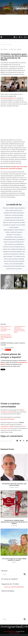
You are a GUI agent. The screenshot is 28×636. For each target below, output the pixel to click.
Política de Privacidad (14, 633)
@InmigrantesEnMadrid (7, 419)
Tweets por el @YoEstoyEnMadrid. (14, 587)
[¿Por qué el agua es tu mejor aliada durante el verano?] (14, 542)
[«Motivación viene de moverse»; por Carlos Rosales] (14, 467)
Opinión (11, 487)
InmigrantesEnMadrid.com (8, 98)
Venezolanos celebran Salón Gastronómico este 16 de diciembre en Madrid (14, 522)
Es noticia (13, 49)
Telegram (21, 410)
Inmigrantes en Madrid (7, 412)
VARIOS (19, 49)
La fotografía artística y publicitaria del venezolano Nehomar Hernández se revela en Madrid (19, 329)
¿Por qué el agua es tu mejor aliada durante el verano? (14, 559)
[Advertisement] (14, 24)
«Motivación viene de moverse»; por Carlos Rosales (14, 484)
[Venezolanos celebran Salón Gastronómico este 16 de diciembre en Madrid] (14, 503)
